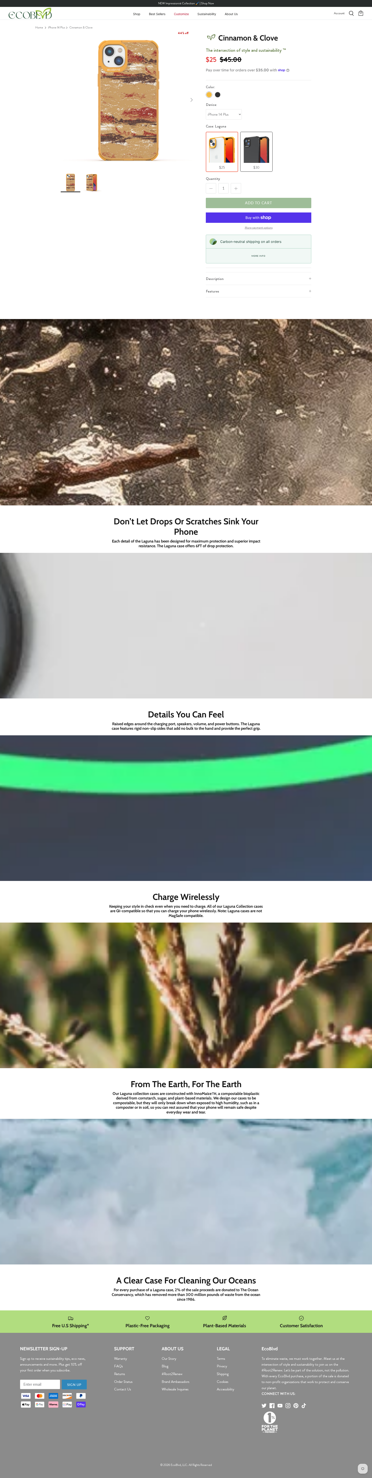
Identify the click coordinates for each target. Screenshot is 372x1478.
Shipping (223, 1373)
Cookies (222, 1381)
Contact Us (122, 1389)
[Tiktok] (303, 1405)
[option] (128, 100)
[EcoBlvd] (30, 13)
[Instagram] (287, 1405)
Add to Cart (258, 203)
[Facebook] (272, 1405)
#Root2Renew (172, 1373)
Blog (165, 1366)
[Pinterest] (295, 1405)
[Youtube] (279, 1405)
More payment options (259, 228)
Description (215, 278)
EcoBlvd (176, 1465)
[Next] (191, 100)
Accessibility (225, 1389)
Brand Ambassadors (175, 1381)
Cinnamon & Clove (81, 27)
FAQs (118, 1366)
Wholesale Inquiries (175, 1389)
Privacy (222, 1366)
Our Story (169, 1358)
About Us (231, 14)
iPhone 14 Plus (56, 27)
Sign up (74, 1385)
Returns (119, 1373)
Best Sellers (157, 14)
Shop (136, 14)
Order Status (123, 1381)
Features (212, 291)
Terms (221, 1358)
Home (39, 27)
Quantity (213, 178)
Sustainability (206, 14)
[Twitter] (264, 1405)
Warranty (120, 1358)
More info (258, 256)
